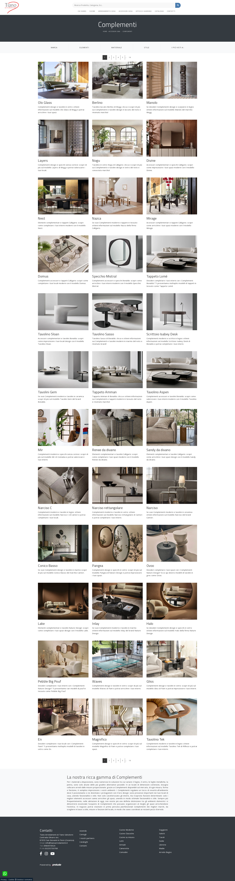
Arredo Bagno (165, 852)
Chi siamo (82, 11)
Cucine (92, 11)
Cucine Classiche (126, 833)
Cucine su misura (126, 837)
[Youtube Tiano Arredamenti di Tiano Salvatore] (52, 854)
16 (130, 57)
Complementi (127, 31)
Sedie (161, 841)
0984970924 (49, 845)
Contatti (171, 11)
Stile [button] (146, 47)
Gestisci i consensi (24, 879)
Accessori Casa (126, 11)
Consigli (83, 834)
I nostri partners (87, 838)
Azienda (83, 831)
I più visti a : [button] (177, 47)
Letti (121, 841)
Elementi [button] (84, 47)
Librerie (162, 844)
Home (105, 31)
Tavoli (161, 837)
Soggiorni (163, 830)
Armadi (122, 844)
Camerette (124, 848)
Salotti (162, 833)
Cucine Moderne (126, 830)
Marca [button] (54, 47)
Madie (162, 848)
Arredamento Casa (107, 11)
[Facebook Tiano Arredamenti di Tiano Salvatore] (41, 854)
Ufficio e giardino (144, 11)
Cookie (11, 879)
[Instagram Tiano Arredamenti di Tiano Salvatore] (46, 854)
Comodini (123, 852)
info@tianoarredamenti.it (57, 843)
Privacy (4, 879)
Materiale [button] (116, 47)
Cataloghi (159, 11)
